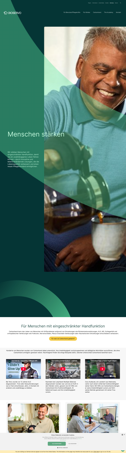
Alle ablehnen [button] (72, 443)
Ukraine (116, 2)
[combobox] (122, 434)
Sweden (107, 2)
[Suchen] (120, 2)
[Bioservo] (12, 12)
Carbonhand (97, 12)
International (94, 2)
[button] (63, 448)
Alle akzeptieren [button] (56, 443)
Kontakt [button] (118, 12)
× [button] (124, 434)
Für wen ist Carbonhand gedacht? (63, 339)
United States (101, 2)
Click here (96, 451)
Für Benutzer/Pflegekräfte (72, 12)
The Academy (108, 12)
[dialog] (63, 441)
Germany (112, 2)
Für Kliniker (86, 12)
